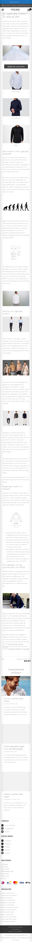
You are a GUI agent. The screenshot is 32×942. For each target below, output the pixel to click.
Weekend (18, 649)
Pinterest (7, 847)
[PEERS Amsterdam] (15, 10)
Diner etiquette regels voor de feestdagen (14, 747)
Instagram (8, 841)
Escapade (26, 649)
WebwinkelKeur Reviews (9, 938)
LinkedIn (7, 850)
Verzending (4, 866)
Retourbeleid (5, 869)
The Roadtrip (16, 91)
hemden (12, 902)
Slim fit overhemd (6, 898)
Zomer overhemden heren (13, 699)
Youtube (7, 853)
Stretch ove (4, 909)
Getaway (20, 644)
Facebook (8, 844)
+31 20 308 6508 (10, 825)
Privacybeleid (15, 929)
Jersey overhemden (7, 914)
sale (21, 2)
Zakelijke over (5, 902)
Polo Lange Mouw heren (9, 919)
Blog (2, 659)
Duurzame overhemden (8, 917)
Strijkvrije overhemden (8, 900)
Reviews (7, 831)
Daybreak (11, 649)
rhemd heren (12, 909)
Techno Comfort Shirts (8, 893)
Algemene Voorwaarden (15, 931)
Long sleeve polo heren (8, 921)
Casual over (5, 905)
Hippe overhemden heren (13, 795)
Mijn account (5, 876)
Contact (3, 878)
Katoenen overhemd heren (9, 907)
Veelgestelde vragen (7, 871)
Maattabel (4, 864)
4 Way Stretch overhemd (8, 895)
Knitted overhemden (7, 912)
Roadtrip (5, 646)
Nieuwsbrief (5, 874)
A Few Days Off (16, 118)
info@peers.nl (9, 828)
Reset (16, 145)
